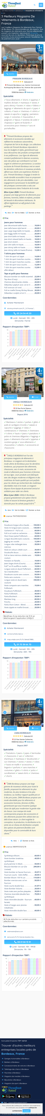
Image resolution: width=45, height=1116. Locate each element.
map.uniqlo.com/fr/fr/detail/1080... (20, 639)
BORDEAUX (19, 11)
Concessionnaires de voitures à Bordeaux (19, 1066)
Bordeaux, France (13, 1053)
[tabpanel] (23, 59)
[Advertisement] (22, 1016)
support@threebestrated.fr (17, 1102)
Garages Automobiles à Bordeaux (16, 1059)
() (28, 82)
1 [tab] (18, 68)
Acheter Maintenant (15, 303)
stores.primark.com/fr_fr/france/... (21, 308)
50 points (34, 33)
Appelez (11, 74)
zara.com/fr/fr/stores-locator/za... (20, 937)
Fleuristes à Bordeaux (12, 1073)
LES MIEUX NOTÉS (7, 11)
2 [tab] (20, 68)
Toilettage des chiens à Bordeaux (16, 1069)
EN (4, 13)
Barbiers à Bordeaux (11, 1062)
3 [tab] (22, 68)
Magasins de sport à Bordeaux (15, 1083)
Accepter (26, 1111)
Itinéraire (29, 92)
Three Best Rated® (18, 1114)
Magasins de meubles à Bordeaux (17, 1076)
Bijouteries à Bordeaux (12, 1080)
